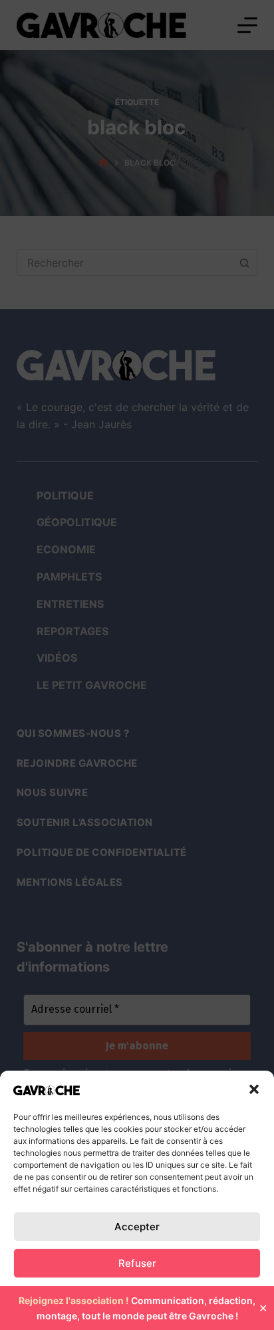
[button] (254, 1089)
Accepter (137, 1226)
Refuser (137, 1263)
